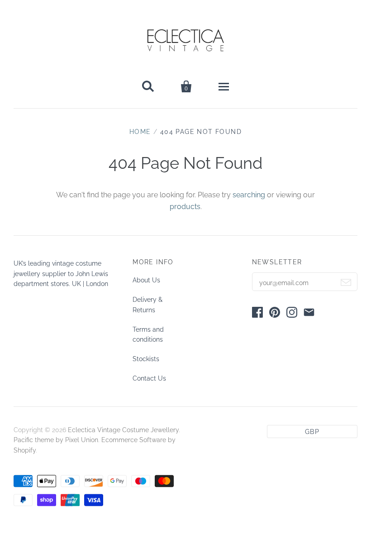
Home (140, 131)
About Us (146, 280)
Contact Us (149, 378)
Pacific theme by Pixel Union (56, 439)
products (185, 206)
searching (249, 195)
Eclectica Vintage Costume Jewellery (123, 430)
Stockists (146, 358)
